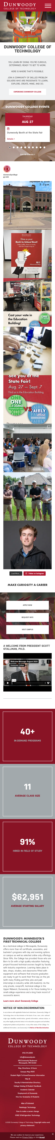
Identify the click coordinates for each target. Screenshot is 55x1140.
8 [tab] (37, 147)
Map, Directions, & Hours (27, 1068)
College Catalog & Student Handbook (27, 1086)
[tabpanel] (27, 127)
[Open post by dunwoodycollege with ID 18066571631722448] (27, 448)
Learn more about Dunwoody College (20, 1001)
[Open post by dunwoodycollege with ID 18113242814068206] (27, 254)
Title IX (27, 1079)
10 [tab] (44, 147)
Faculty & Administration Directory (27, 1082)
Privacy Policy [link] (27, 1137)
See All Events (27, 154)
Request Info (27, 617)
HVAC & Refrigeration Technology (27, 1115)
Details (10, 139)
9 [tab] (40, 147)
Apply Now (27, 605)
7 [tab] (33, 147)
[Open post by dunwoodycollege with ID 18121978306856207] (27, 399)
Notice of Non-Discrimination (39, 1028)
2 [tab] (14, 147)
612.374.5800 (27, 1053)
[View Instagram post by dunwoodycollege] (49, 226)
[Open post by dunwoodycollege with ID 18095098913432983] (27, 302)
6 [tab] (29, 147)
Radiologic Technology (27, 1107)
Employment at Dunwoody (27, 1093)
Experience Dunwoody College (27, 92)
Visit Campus (27, 629)
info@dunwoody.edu (27, 1057)
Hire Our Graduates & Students (27, 1097)
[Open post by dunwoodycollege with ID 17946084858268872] (27, 351)
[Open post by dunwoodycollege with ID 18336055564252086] (27, 496)
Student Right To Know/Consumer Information (27, 1075)
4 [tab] (21, 147)
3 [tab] (17, 147)
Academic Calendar (27, 1090)
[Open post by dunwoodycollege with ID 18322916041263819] (27, 205)
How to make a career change (27, 1111)
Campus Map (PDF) (27, 1072)
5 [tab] (25, 147)
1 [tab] (10, 147)
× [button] (53, 1134)
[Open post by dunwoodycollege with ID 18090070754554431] (27, 545)
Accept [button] (42, 1137)
